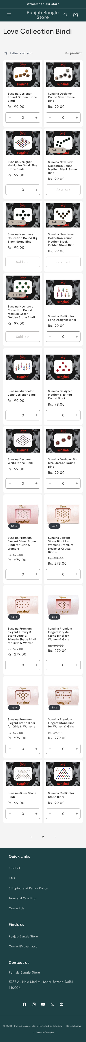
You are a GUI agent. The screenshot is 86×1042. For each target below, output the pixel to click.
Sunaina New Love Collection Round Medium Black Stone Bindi (62, 167)
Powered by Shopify (50, 1025)
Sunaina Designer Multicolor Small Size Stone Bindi (22, 165)
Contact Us (16, 908)
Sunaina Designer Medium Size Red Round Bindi (60, 394)
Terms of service (45, 1032)
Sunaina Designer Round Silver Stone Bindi (61, 97)
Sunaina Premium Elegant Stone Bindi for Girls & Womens (21, 723)
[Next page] (55, 837)
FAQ (12, 878)
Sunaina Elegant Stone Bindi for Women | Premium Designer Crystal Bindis (60, 545)
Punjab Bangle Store (23, 936)
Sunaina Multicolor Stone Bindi (61, 795)
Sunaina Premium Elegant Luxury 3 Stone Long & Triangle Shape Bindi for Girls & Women (22, 636)
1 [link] (31, 837)
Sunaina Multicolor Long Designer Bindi (62, 318)
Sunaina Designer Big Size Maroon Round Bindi (62, 463)
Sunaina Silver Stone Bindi (22, 795)
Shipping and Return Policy (28, 888)
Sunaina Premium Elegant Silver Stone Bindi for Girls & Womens (22, 543)
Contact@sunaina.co (23, 946)
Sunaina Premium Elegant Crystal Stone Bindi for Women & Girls (60, 634)
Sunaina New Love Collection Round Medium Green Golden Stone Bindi (21, 312)
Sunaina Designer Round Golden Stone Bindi (22, 97)
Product (14, 868)
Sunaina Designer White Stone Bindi (20, 461)
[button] (9, 15)
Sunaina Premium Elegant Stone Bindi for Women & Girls (61, 723)
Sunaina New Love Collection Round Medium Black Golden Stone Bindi (61, 240)
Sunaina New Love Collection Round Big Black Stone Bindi (22, 238)
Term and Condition (23, 898)
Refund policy (74, 1026)
